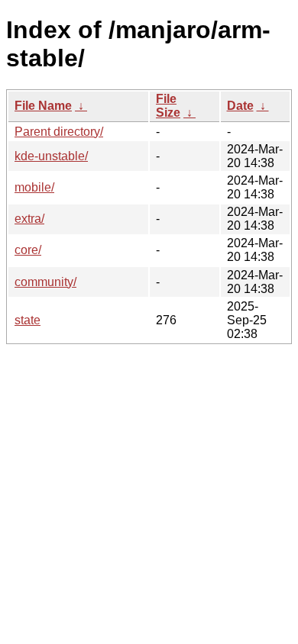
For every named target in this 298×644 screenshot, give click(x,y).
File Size (168, 105)
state (27, 320)
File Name (43, 105)
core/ (28, 249)
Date (240, 105)
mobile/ (34, 187)
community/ (45, 281)
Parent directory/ (59, 131)
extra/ (29, 218)
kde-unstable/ (51, 156)
